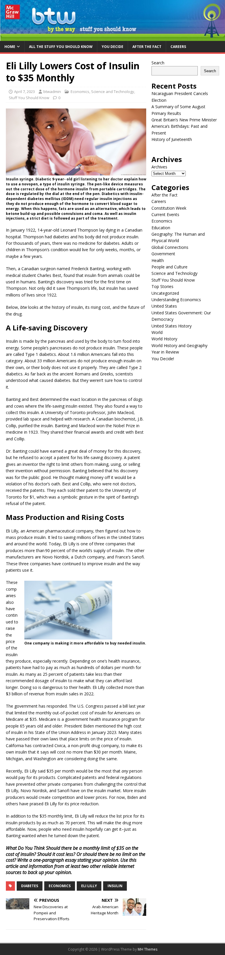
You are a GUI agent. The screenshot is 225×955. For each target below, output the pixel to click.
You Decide (112, 46)
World (157, 332)
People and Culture (169, 267)
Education (160, 227)
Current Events (165, 214)
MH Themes (147, 949)
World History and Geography (179, 345)
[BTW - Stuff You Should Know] (112, 37)
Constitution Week (168, 208)
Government (163, 253)
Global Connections (169, 247)
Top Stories (162, 286)
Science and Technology (112, 91)
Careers (178, 46)
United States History (171, 326)
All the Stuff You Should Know (61, 46)
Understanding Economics (176, 299)
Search (157, 62)
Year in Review (165, 352)
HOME (9, 46)
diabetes (29, 885)
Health (157, 260)
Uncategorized (165, 293)
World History (164, 339)
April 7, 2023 (24, 91)
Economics (80, 91)
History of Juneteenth (171, 139)
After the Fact (146, 46)
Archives (159, 167)
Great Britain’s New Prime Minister (184, 120)
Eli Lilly (89, 885)
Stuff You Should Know (29, 97)
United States (164, 306)
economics (60, 885)
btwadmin (52, 91)
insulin (115, 885)
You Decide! (162, 358)
